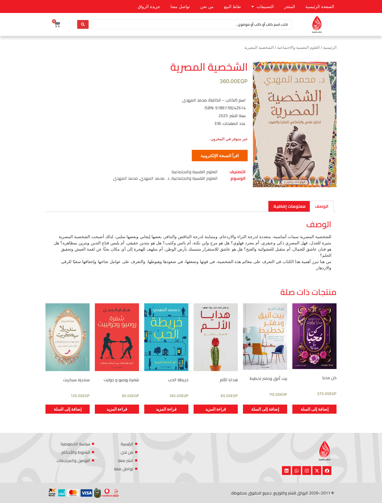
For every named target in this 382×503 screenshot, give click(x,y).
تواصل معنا (180, 6)
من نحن (207, 6)
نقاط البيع (232, 6)
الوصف (321, 206)
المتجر (289, 6)
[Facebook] (326, 470)
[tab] (322, 206)
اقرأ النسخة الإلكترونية (220, 155)
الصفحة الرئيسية (319, 6)
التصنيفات (265, 6)
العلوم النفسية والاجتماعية (298, 47)
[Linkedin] (286, 470)
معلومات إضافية (289, 206)
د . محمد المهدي (154, 178)
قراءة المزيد (215, 409)
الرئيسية (330, 47)
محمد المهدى (125, 178)
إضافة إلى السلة (314, 409)
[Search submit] (83, 24)
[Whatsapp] (296, 470)
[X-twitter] (316, 470)
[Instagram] (306, 470)
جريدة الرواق (149, 6)
